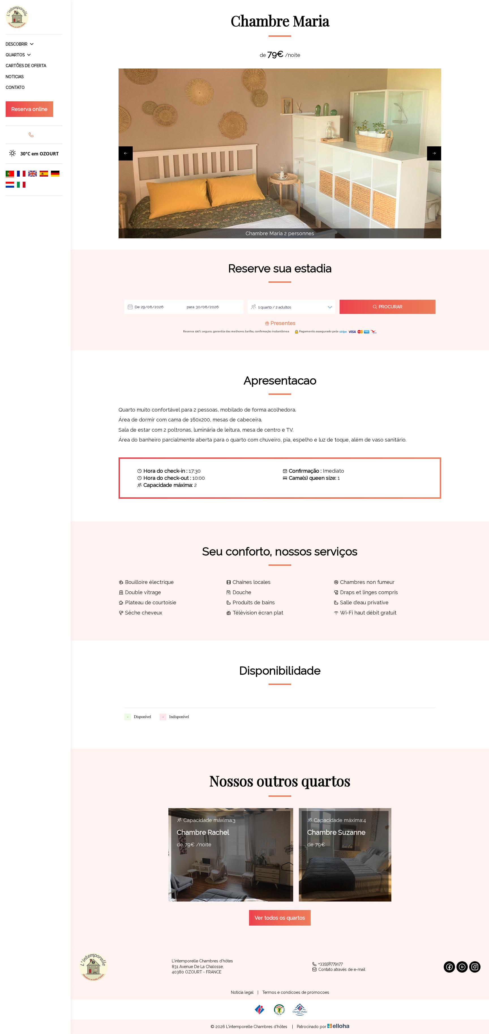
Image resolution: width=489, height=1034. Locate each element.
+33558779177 (330, 964)
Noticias (14, 76)
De (137, 307)
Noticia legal (242, 992)
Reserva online (29, 109)
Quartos (16, 55)
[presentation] (126, 153)
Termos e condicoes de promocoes (295, 992)
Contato (15, 87)
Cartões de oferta (26, 65)
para (190, 307)
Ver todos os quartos (280, 918)
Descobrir (17, 44)
